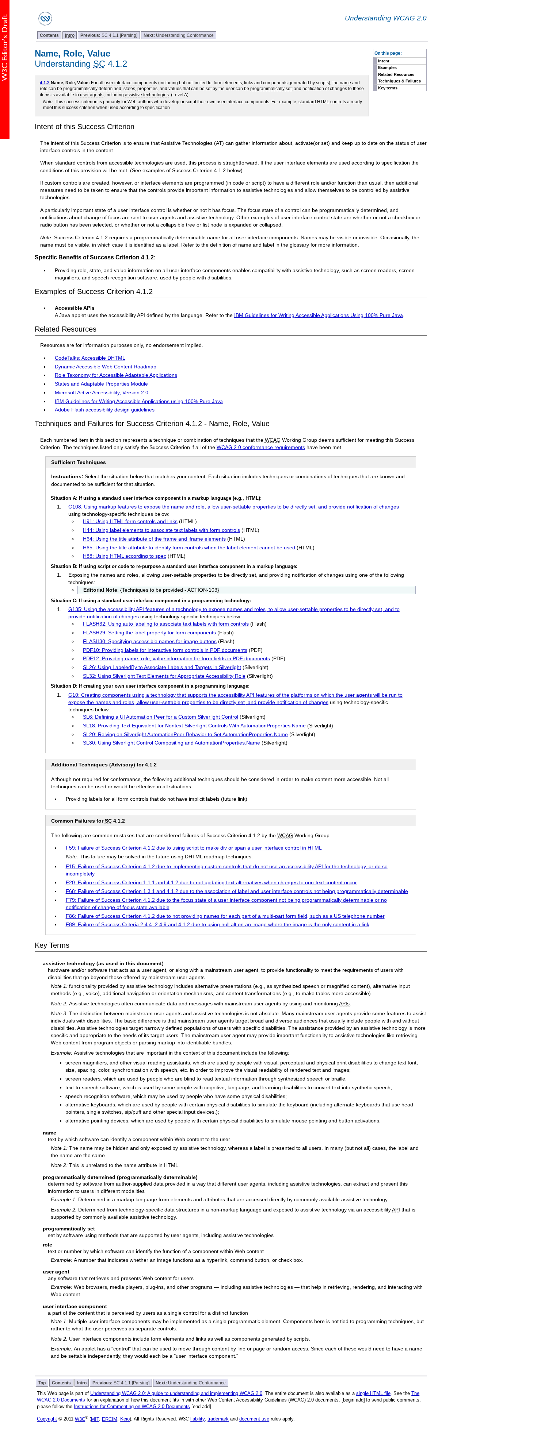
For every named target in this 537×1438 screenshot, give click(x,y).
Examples (387, 67)
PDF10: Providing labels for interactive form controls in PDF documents (165, 650)
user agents (91, 94)
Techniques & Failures (399, 81)
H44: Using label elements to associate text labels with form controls (161, 530)
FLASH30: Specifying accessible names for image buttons (150, 641)
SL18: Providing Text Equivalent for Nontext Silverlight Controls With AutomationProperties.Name (194, 725)
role (43, 88)
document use (254, 1419)
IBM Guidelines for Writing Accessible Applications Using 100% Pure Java (318, 315)
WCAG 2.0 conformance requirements (261, 447)
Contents (49, 35)
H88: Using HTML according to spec (124, 556)
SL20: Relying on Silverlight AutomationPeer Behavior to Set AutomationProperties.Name (185, 734)
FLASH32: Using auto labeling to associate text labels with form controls (166, 624)
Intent (383, 61)
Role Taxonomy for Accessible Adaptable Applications (116, 375)
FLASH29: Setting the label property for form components (149, 632)
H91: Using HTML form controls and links (130, 521)
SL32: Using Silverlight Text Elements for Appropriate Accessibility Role (164, 676)
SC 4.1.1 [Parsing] (108, 35)
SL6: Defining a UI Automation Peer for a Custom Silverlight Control (160, 717)
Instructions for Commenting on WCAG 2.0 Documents (132, 1406)
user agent (153, 970)
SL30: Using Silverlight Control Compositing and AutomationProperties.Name (171, 743)
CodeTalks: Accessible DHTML (90, 358)
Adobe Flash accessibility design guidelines (105, 410)
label (259, 1148)
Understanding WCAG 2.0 (386, 18)
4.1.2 (45, 82)
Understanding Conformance (179, 35)
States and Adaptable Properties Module (101, 384)
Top (42, 1382)
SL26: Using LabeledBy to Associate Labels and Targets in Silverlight (162, 667)
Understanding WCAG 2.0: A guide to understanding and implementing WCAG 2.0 (176, 1393)
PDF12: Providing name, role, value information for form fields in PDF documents (176, 658)
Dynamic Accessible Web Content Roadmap (105, 367)
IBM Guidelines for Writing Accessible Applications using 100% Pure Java (139, 401)
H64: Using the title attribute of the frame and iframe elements (154, 539)
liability (197, 1419)
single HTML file (373, 1393)
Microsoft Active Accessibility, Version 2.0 (101, 392)
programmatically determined (92, 88)
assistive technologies (147, 94)
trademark (218, 1419)
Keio (125, 1419)
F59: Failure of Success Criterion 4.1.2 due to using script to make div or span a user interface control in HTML (194, 848)
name (345, 82)
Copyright (47, 1419)
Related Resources (396, 74)
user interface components (130, 82)
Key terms (387, 88)
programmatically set (271, 88)
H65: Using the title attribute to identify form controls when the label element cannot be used (189, 547)
